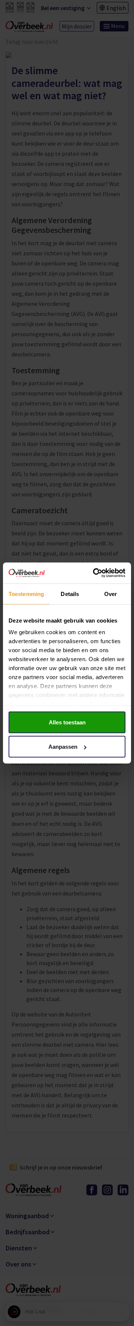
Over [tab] (110, 593)
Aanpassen (62, 746)
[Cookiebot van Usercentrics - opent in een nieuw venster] (94, 573)
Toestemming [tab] (26, 593)
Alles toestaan (67, 722)
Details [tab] (70, 593)
